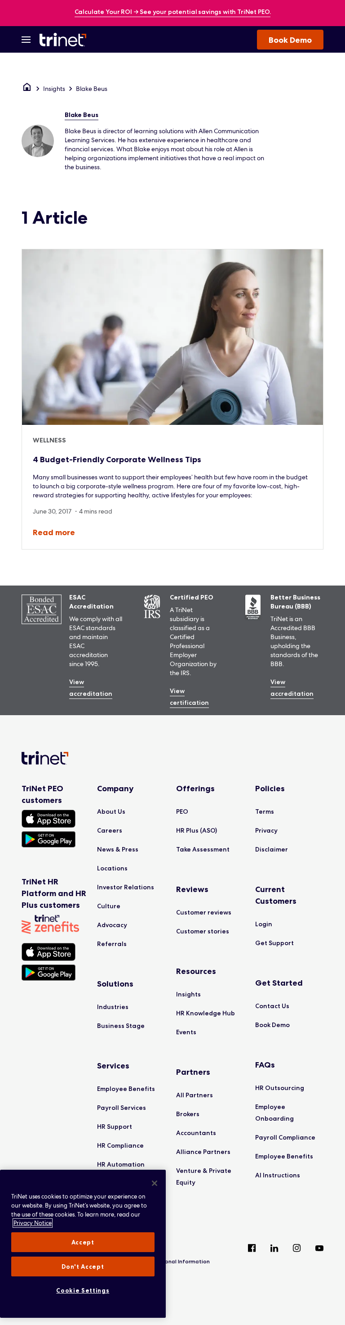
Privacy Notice (32, 1223)
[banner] (173, 12)
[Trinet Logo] (66, 40)
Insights (54, 89)
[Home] (27, 88)
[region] (83, 1244)
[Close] (154, 1183)
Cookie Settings (82, 1290)
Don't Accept (83, 1266)
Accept (82, 1242)
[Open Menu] (26, 40)
